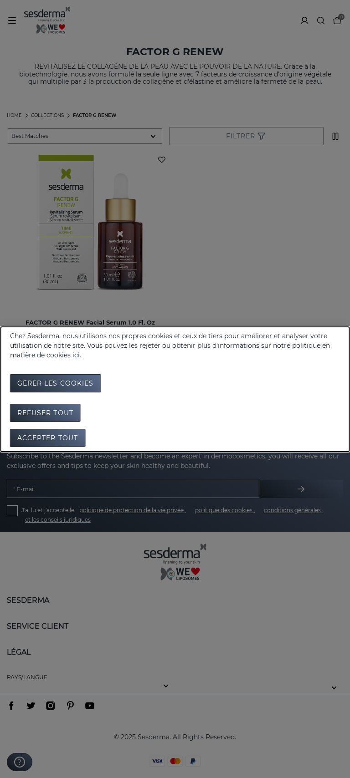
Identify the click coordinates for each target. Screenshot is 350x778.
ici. (76, 355)
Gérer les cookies (55, 383)
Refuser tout (45, 413)
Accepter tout (47, 438)
